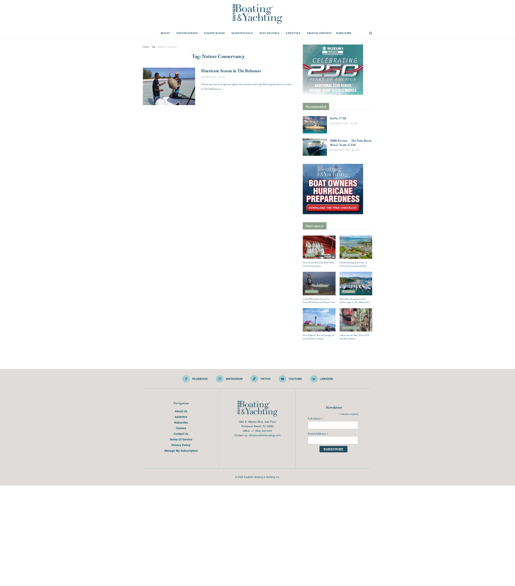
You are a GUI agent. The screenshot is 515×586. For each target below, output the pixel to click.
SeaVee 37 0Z (338, 118)
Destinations (187, 33)
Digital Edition (319, 33)
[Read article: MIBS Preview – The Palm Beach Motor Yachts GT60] (315, 147)
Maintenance (242, 33)
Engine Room (214, 33)
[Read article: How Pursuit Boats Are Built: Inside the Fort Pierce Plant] (319, 247)
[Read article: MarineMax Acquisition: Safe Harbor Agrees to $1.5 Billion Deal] (356, 283)
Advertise (181, 417)
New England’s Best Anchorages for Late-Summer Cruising (318, 337)
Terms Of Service (181, 439)
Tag (153, 46)
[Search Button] (370, 33)
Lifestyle (293, 33)
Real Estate (350, 255)
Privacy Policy (181, 445)
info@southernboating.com (265, 435)
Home (146, 46)
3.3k (355, 123)
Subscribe (343, 33)
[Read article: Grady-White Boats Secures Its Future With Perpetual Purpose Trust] (319, 283)
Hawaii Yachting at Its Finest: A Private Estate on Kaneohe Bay (353, 264)
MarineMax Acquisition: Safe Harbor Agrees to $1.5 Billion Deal (355, 300)
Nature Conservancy (167, 46)
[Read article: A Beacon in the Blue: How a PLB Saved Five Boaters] (356, 320)
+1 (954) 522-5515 (261, 430)
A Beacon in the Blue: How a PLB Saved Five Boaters (354, 337)
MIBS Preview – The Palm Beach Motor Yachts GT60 (350, 142)
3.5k (356, 150)
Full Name (315, 419)
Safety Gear (351, 327)
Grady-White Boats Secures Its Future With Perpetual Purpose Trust (319, 300)
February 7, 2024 (341, 150)
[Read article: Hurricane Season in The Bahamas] (169, 86)
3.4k (223, 77)
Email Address (318, 434)
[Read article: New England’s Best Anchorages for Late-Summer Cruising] (319, 320)
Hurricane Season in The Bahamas (231, 71)
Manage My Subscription (181, 450)
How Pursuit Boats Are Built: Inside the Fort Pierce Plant (318, 264)
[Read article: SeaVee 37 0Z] (315, 124)
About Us (181, 411)
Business (311, 291)
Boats (165, 33)
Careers (181, 428)
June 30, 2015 (209, 77)
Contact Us (181, 433)
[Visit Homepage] (257, 14)
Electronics (269, 33)
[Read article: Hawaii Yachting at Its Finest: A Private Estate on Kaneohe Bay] (356, 247)
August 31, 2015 (340, 123)
